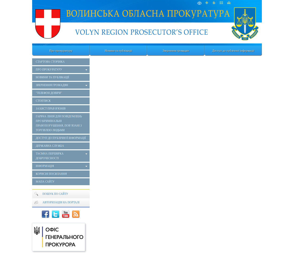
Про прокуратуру (60, 50)
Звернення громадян (176, 50)
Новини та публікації (118, 50)
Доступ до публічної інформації (233, 50)
